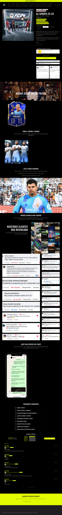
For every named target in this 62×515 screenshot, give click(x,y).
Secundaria (39, 29)
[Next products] (59, 48)
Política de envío (35, 512)
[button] (17, 4)
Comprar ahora (46, 58)
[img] (6, 454)
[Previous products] (57, 48)
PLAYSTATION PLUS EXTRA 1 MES (47, 50)
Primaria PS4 (39, 27)
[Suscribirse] (38, 501)
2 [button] (30, 487)
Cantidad (37, 42)
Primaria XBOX (53, 27)
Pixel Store (5, 512)
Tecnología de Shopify (10, 512)
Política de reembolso (16, 512)
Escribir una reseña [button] (49, 438)
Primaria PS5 (46, 26)
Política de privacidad (23, 512)
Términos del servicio (29, 512)
